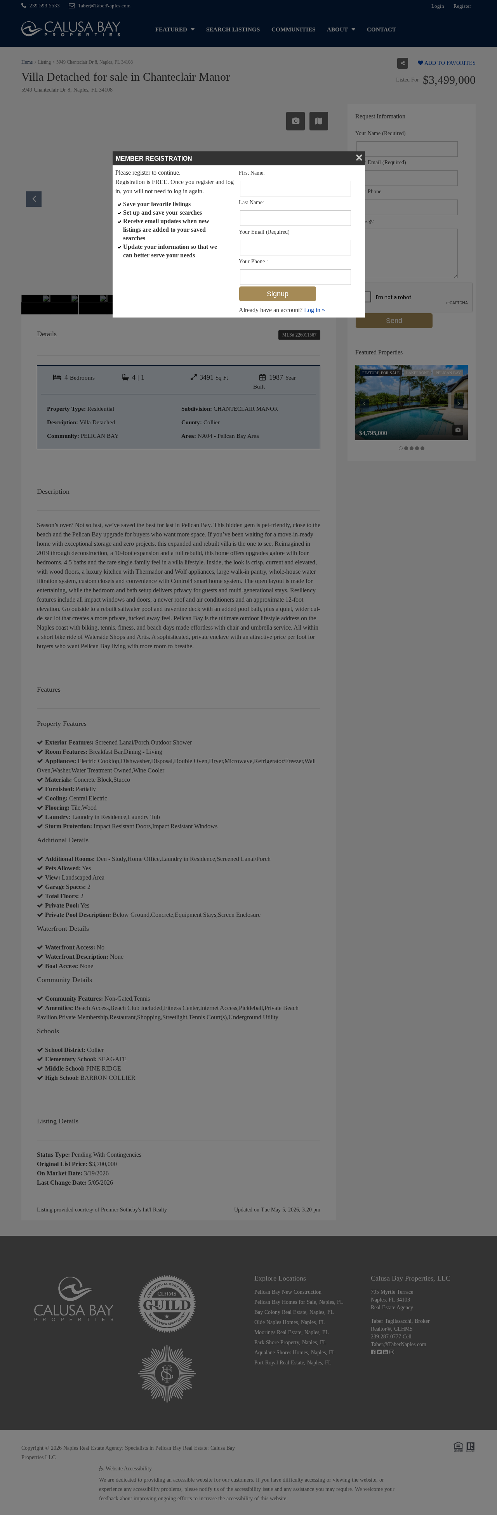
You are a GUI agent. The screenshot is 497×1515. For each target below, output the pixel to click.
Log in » (314, 310)
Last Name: (251, 202)
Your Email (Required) (264, 232)
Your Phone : (253, 261)
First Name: (252, 173)
